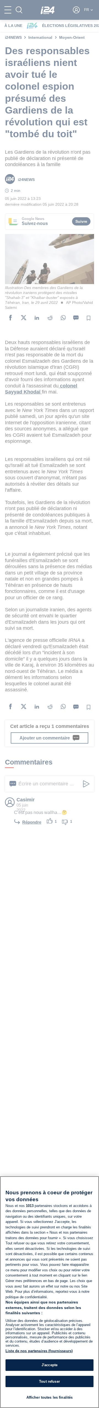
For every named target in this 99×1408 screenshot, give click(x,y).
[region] (49, 1292)
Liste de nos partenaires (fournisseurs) (39, 1351)
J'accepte (49, 1365)
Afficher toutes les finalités (49, 1397)
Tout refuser (49, 1381)
